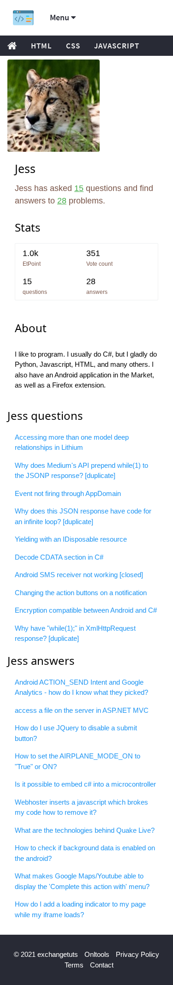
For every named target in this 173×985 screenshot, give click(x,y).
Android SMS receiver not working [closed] (79, 575)
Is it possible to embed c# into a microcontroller (85, 784)
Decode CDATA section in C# (59, 557)
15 (79, 188)
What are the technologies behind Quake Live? (85, 830)
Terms (74, 965)
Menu (60, 17)
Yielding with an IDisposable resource (71, 539)
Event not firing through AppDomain (68, 493)
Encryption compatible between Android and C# (86, 610)
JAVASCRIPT (116, 46)
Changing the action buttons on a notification (81, 593)
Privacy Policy (137, 954)
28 (61, 200)
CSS (73, 46)
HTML (41, 46)
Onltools (96, 954)
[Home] (23, 18)
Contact (101, 965)
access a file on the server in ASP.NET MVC (82, 710)
